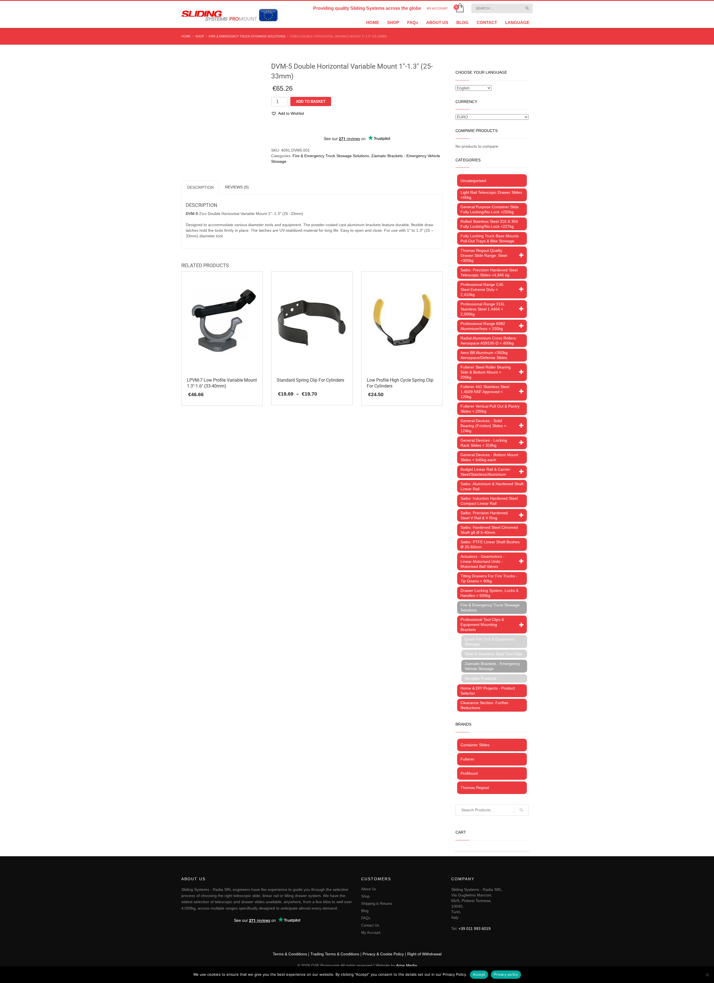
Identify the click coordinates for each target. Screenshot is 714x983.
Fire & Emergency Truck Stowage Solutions (331, 156)
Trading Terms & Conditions (334, 954)
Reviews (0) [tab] (237, 187)
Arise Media (406, 965)
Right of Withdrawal (424, 954)
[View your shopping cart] (459, 8)
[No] (707, 974)
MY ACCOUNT (437, 8)
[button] (287, 113)
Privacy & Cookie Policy (383, 954)
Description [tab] (200, 187)
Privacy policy (506, 974)
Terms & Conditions (290, 954)
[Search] (521, 810)
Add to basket (310, 101)
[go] (527, 8)
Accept (479, 974)
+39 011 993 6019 (475, 928)
